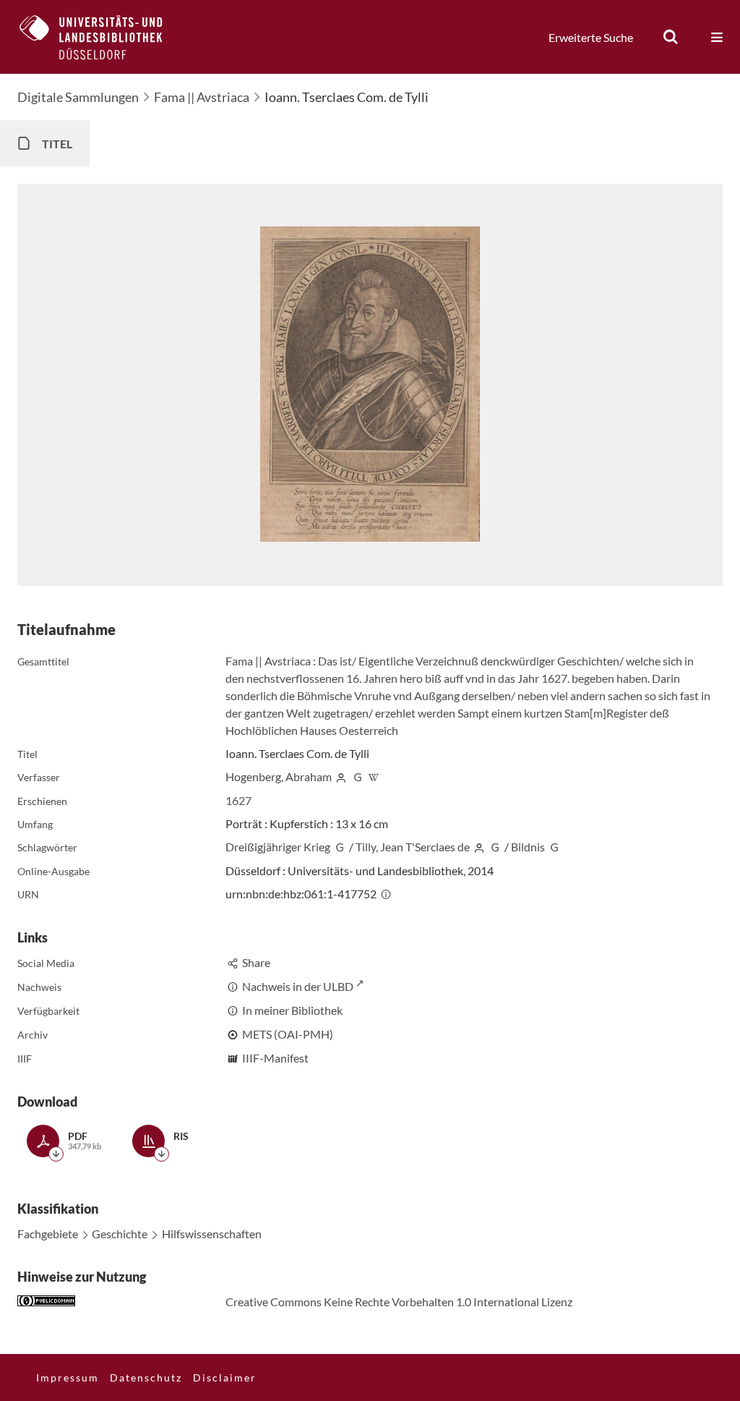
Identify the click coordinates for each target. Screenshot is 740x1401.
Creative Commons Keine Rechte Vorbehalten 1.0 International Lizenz (398, 1301)
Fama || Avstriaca (201, 97)
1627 (238, 800)
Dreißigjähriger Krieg (277, 846)
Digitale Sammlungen (78, 97)
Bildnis (528, 846)
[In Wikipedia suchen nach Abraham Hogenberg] (374, 776)
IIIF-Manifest (275, 1058)
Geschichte (119, 1233)
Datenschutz (146, 1377)
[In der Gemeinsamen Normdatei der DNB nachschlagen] (357, 776)
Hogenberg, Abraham (278, 776)
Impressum (67, 1377)
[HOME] (101, 36)
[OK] (671, 37)
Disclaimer (225, 1377)
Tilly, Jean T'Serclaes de (413, 846)
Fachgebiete (47, 1233)
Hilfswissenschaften (212, 1233)
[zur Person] (341, 776)
